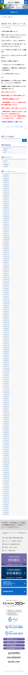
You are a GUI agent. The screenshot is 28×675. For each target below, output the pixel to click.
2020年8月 (6, 307)
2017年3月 (6, 385)
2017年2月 (6, 387)
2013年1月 (6, 474)
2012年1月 (6, 497)
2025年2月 (6, 209)
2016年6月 (6, 402)
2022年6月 (6, 266)
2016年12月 (6, 391)
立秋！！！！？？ (8, 152)
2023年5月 (6, 247)
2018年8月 (6, 353)
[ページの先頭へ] (26, 673)
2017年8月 (6, 375)
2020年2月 (6, 319)
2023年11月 (6, 237)
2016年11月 (6, 392)
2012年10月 (6, 480)
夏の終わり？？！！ (8, 148)
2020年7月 (6, 309)
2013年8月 (6, 466)
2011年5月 (6, 512)
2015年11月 (6, 415)
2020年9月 (6, 305)
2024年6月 (6, 224)
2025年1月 (6, 211)
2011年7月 (6, 508)
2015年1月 (6, 434)
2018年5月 (6, 358)
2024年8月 (6, 220)
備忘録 (5, 150)
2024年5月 (6, 226)
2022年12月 (6, 254)
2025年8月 (6, 197)
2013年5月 (6, 470)
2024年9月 (6, 218)
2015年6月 (6, 425)
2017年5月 (6, 381)
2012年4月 (6, 491)
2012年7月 (6, 485)
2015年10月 (6, 417)
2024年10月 (6, 216)
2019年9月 (6, 328)
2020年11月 (6, 302)
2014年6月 (6, 447)
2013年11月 (6, 461)
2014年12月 (6, 436)
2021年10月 (6, 281)
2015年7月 (6, 423)
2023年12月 (6, 235)
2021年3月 (6, 294)
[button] (14, 619)
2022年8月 (6, 262)
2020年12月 (6, 300)
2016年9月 (6, 396)
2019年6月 (6, 334)
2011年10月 (6, 502)
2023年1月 (6, 252)
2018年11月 (6, 347)
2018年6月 (6, 357)
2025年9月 (6, 195)
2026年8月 (6, 175)
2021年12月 (6, 277)
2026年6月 (6, 178)
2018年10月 (6, 349)
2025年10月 (6, 194)
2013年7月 (6, 468)
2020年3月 (6, 317)
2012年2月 (6, 495)
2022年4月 (6, 269)
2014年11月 (6, 438)
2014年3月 (6, 453)
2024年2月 (6, 231)
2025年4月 (6, 205)
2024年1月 (6, 233)
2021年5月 (6, 290)
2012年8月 (6, 483)
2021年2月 (6, 296)
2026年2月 (6, 186)
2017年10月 (6, 372)
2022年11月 (6, 256)
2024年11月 (6, 214)
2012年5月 (6, 489)
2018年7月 (6, 355)
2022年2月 (6, 273)
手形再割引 (16, 126)
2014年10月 (6, 440)
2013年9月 (6, 465)
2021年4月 (6, 292)
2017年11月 (6, 370)
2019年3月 (6, 339)
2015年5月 (6, 427)
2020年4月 (6, 315)
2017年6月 (6, 379)
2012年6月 (6, 487)
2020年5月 (6, 313)
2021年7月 (6, 286)
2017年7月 (6, 377)
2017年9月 (6, 374)
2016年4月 (6, 406)
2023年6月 (6, 245)
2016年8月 (6, 398)
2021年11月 (6, 279)
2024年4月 (6, 228)
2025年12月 (6, 190)
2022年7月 (6, 264)
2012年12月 (6, 476)
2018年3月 (6, 362)
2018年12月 (6, 345)
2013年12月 (6, 459)
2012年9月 (6, 482)
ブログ (12, 126)
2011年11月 (6, 501)
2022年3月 (6, 271)
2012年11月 (6, 478)
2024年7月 (6, 222)
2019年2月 (6, 341)
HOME (4, 17)
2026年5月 (6, 180)
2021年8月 (6, 285)
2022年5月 (6, 267)
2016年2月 (6, 410)
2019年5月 (6, 336)
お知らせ (9, 126)
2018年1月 (6, 366)
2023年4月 (6, 248)
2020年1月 (6, 321)
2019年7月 (6, 332)
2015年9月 (6, 419)
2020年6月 (6, 311)
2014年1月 (6, 457)
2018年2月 (6, 364)
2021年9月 (6, 283)
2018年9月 (6, 351)
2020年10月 (6, 303)
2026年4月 (6, 182)
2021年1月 (6, 298)
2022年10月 (6, 258)
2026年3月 (6, 184)
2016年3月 (6, 408)
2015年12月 (6, 413)
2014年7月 (6, 446)
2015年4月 (6, 428)
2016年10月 (6, 394)
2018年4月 (6, 360)
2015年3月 (6, 430)
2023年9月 (6, 241)
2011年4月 (6, 514)
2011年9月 (6, 504)
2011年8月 (6, 506)
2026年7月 (6, 177)
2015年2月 (6, 432)
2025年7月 (6, 199)
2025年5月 (6, 203)
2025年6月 (6, 201)
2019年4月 (6, 338)
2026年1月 (6, 188)
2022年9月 (6, 260)
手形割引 (21, 126)
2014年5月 (6, 449)
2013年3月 (6, 472)
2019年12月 (6, 322)
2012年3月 (6, 493)
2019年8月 (6, 330)
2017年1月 (6, 389)
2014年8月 (6, 444)
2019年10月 (6, 326)
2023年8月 (6, 243)
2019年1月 (6, 343)
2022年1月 (6, 275)
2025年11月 (6, 192)
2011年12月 (6, 499)
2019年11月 (6, 324)
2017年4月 (6, 383)
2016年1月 (6, 411)
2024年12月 (6, 212)
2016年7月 (6, 400)
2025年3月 (6, 207)
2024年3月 (6, 230)
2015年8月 (6, 421)
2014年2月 (6, 455)
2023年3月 (6, 250)
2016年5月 (6, 404)
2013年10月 (6, 463)
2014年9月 (6, 442)
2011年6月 (6, 510)
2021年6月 (6, 288)
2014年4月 (6, 451)
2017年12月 (6, 368)
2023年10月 (6, 239)
